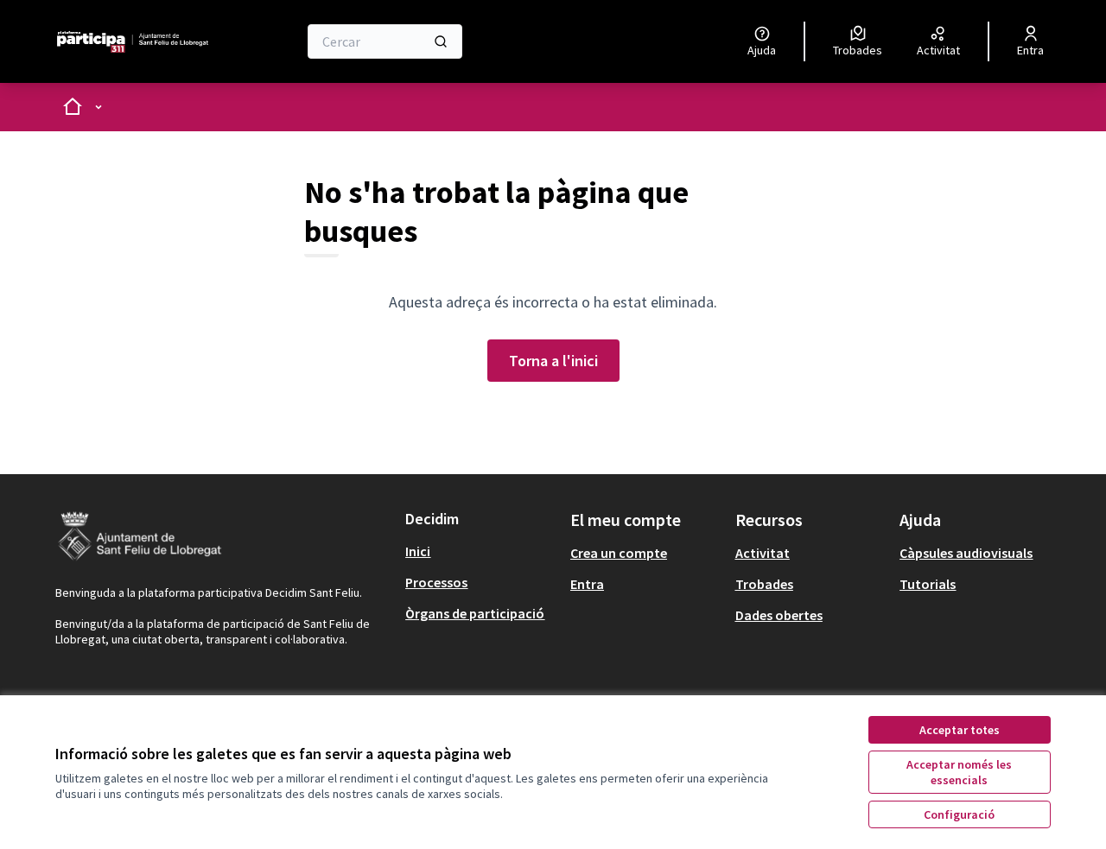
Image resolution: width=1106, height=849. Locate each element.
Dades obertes (779, 615)
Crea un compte (618, 552)
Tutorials (927, 583)
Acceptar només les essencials (959, 772)
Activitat (762, 552)
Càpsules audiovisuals (966, 552)
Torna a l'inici (553, 361)
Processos (436, 582)
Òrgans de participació (474, 613)
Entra (587, 583)
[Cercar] (440, 41)
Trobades (764, 583)
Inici (417, 551)
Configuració (959, 814)
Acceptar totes (959, 730)
